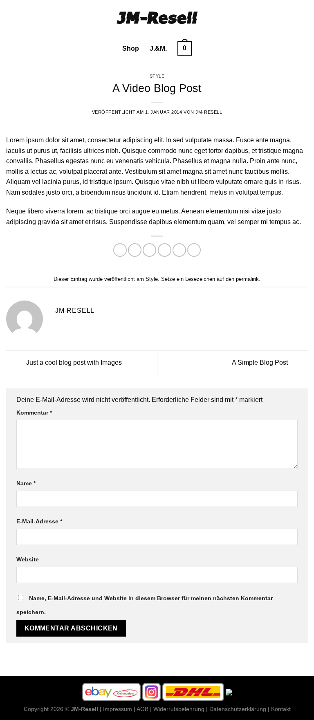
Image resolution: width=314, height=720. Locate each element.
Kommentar (34, 412)
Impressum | (119, 709)
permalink (247, 279)
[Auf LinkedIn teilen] (194, 250)
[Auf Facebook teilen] (134, 250)
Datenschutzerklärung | (239, 709)
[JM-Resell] (157, 17)
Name (26, 483)
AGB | (144, 709)
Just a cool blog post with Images (73, 362)
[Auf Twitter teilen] (149, 250)
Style (157, 76)
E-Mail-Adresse (39, 521)
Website (27, 559)
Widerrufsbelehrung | (180, 709)
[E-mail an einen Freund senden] (164, 250)
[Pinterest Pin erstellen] (179, 250)
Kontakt (281, 709)
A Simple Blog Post (260, 362)
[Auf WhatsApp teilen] (120, 250)
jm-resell (208, 112)
